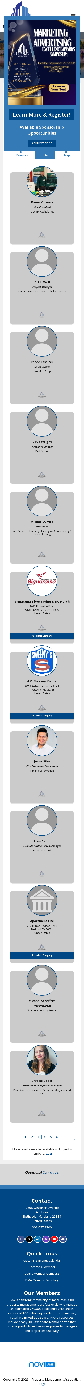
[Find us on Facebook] (21, 1239)
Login (49, 1153)
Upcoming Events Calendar (42, 1260)
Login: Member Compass (42, 1273)
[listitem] (42, 204)
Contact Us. (51, 1172)
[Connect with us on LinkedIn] (37, 1239)
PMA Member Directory (42, 1280)
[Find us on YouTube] (54, 1239)
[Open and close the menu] (59, 16)
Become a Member (42, 1267)
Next (75, 1137)
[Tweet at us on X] (29, 1239)
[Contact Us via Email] (63, 1239)
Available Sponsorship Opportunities (42, 130)
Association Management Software (42, 1369)
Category (21, 155)
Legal (42, 1384)
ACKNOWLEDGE (42, 143)
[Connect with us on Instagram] (46, 1239)
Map (66, 155)
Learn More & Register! (42, 114)
